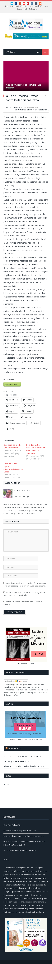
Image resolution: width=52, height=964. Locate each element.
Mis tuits (7, 784)
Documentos (20, 110)
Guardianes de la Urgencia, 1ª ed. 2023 (19, 830)
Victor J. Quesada (13, 107)
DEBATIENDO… (14, 748)
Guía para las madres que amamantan (12, 446)
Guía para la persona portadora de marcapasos (23, 836)
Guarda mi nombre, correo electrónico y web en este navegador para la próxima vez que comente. (24, 584)
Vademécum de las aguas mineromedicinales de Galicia (13, 467)
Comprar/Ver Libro (26, 663)
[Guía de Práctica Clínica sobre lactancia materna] (26, 76)
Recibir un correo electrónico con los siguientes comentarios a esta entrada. (24, 593)
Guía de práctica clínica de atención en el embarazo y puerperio (35, 449)
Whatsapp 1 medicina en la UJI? (17, 761)
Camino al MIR (36, 6)
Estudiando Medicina (19, 6)
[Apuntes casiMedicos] (26, 24)
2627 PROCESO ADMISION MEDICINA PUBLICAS (23, 756)
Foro (46, 6)
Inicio (6, 6)
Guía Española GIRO (12, 825)
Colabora (33, 9)
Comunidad (22, 9)
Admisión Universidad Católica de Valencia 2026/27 (25, 766)
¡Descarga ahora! (12, 384)
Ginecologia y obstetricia (38, 110)
